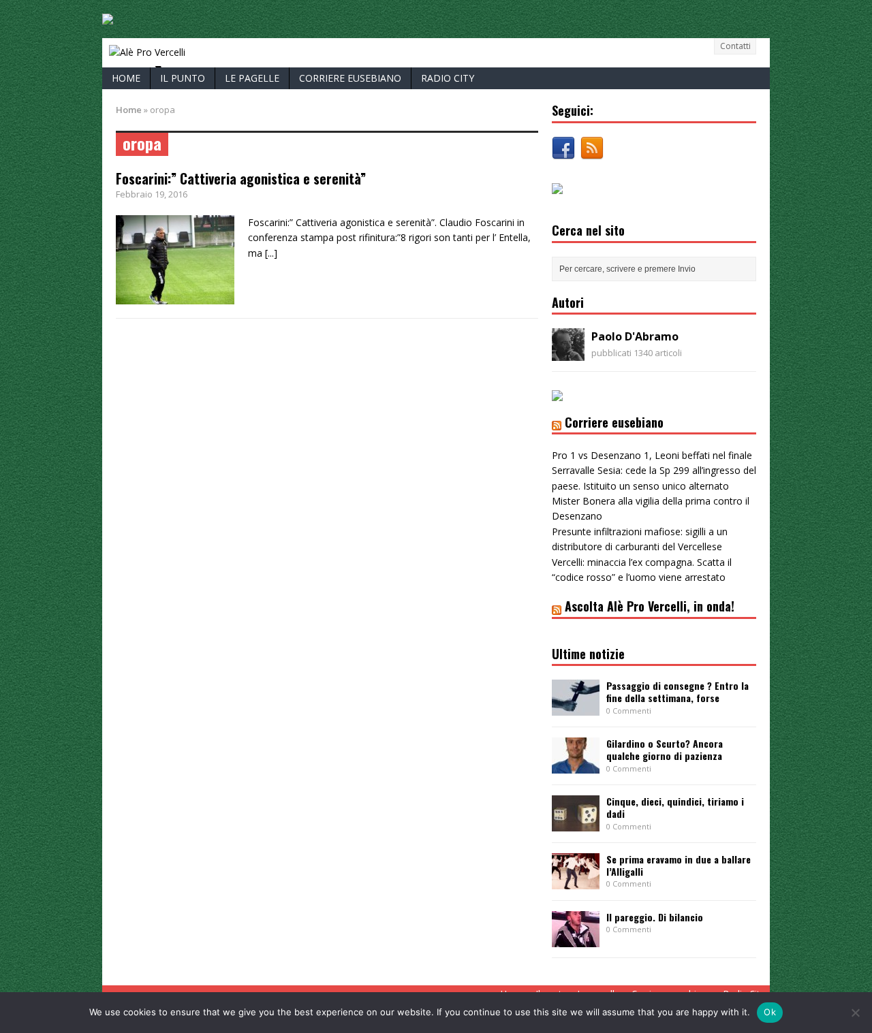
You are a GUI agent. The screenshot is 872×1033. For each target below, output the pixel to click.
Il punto (182, 77)
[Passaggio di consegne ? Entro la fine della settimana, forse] (576, 707)
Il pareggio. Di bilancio (654, 917)
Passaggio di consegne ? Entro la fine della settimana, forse (677, 691)
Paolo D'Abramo (635, 336)
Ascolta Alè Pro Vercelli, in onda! (649, 606)
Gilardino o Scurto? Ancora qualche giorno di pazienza (664, 749)
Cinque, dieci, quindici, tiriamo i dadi (675, 807)
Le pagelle (252, 77)
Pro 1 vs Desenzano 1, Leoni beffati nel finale (652, 455)
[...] (271, 253)
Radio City (447, 77)
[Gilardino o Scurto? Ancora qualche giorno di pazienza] (576, 765)
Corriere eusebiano (350, 77)
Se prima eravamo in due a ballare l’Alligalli (678, 865)
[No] (855, 1012)
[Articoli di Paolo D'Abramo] (568, 353)
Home (126, 77)
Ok (770, 1011)
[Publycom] (107, 16)
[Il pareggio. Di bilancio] (576, 939)
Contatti (735, 46)
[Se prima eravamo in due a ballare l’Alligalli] (576, 881)
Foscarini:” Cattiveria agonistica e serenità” (241, 178)
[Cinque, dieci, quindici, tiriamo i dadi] (576, 823)
